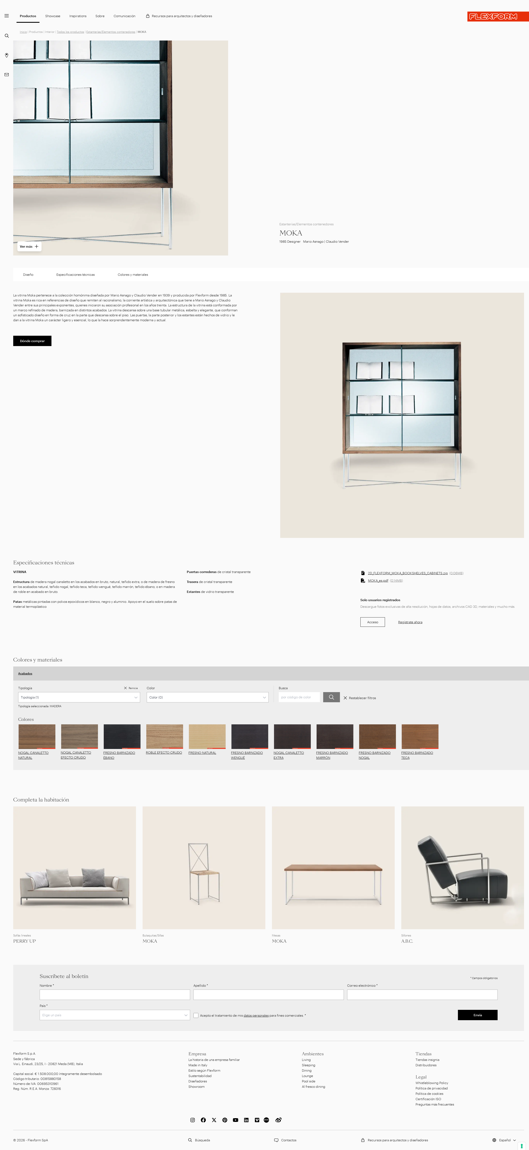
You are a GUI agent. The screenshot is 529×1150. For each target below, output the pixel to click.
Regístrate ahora (410, 622)
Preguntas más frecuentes (435, 1104)
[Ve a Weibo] (277, 1120)
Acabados (25, 673)
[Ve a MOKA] (204, 867)
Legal (421, 1077)
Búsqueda (202, 1140)
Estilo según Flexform (204, 1070)
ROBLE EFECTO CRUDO (164, 752)
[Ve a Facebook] (202, 1120)
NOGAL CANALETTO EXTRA (289, 755)
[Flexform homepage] (498, 16)
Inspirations (77, 16)
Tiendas (423, 1054)
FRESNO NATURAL (202, 753)
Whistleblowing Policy (432, 1083)
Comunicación (124, 16)
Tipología (25, 688)
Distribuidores (426, 1065)
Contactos (288, 1140)
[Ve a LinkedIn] (245, 1120)
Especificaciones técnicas (75, 274)
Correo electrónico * (362, 985)
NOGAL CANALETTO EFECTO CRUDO (76, 754)
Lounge (307, 1076)
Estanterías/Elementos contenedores (110, 31)
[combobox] (79, 697)
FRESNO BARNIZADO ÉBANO (119, 755)
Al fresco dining (313, 1086)
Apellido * (200, 985)
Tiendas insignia (427, 1060)
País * (44, 1006)
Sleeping (308, 1065)
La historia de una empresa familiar (214, 1060)
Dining (307, 1070)
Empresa (197, 1054)
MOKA (150, 941)
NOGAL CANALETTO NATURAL (33, 755)
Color (151, 688)
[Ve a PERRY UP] (74, 867)
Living (306, 1060)
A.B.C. (407, 941)
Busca (283, 688)
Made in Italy (197, 1065)
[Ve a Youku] (267, 1120)
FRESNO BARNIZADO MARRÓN (332, 755)
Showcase (52, 16)
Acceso (372, 622)
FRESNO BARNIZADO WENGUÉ (247, 755)
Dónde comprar (32, 341)
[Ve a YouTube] (234, 1120)
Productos (28, 16)
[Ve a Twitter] (213, 1120)
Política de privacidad (432, 1088)
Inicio (23, 31)
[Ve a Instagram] (191, 1120)
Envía (478, 1015)
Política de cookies (429, 1093)
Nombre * (47, 985)
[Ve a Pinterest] (224, 1120)
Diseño (28, 274)
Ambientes (313, 1054)
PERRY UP (24, 941)
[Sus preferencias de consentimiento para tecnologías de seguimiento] (522, 1146)
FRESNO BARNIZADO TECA (417, 755)
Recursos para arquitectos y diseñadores (182, 16)
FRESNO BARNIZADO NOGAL (375, 755)
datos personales (256, 1015)
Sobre (100, 16)
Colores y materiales (133, 274)
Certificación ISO (428, 1099)
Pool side (308, 1081)
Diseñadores (197, 1081)
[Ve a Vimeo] (256, 1120)
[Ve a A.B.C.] (462, 867)
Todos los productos (70, 31)
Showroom (196, 1086)
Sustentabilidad (200, 1076)
